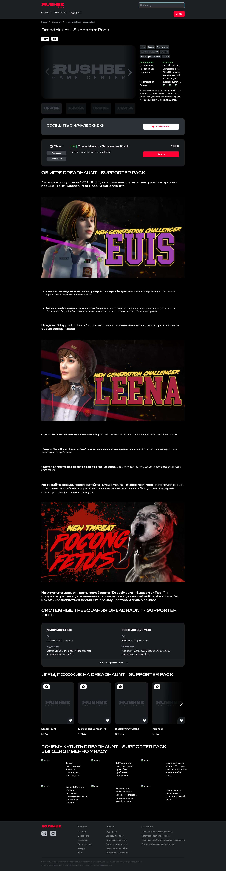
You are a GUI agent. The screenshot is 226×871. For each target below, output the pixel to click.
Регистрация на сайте (117, 848)
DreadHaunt (104, 152)
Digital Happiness (171, 68)
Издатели (82, 840)
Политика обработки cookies (156, 835)
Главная (44, 22)
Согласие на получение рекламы (158, 844)
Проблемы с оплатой (116, 840)
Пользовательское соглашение (157, 831)
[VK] (44, 833)
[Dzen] (53, 833)
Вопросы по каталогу (116, 844)
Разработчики (85, 844)
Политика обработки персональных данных (163, 840)
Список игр (56, 22)
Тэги (80, 852)
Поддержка (111, 831)
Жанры (81, 848)
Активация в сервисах (117, 852)
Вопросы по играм (115, 835)
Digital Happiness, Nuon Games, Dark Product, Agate (171, 75)
